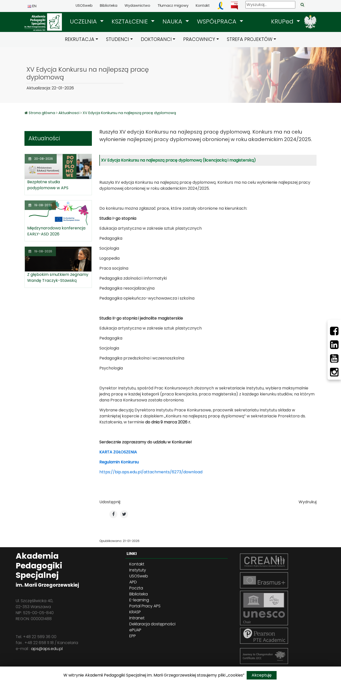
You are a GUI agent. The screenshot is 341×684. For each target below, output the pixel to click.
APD (133, 582)
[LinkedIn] (334, 345)
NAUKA (173, 21)
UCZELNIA (84, 21)
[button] (87, 21)
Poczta (136, 588)
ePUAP (135, 630)
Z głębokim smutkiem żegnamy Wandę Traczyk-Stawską (57, 277)
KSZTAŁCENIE (131, 21)
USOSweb (84, 5)
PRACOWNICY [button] (199, 39)
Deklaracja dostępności (152, 624)
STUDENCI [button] (117, 39)
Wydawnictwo (137, 5)
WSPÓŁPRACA (217, 21)
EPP (132, 636)
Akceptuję (262, 675)
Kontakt (203, 5)
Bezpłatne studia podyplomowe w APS (47, 185)
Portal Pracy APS (145, 606)
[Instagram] (334, 372)
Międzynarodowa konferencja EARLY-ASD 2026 (56, 231)
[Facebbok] (334, 331)
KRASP (135, 612)
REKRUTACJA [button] (79, 39)
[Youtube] (334, 358)
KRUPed (283, 21)
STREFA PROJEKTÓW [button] (249, 39)
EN (33, 5)
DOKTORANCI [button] (156, 39)
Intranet (137, 618)
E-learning (139, 600)
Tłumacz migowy (173, 5)
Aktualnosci (68, 112)
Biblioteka (108, 5)
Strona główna (42, 112)
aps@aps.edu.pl (47, 649)
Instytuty (137, 570)
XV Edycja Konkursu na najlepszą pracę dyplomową (129, 112)
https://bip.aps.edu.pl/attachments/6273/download (150, 472)
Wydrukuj (308, 502)
